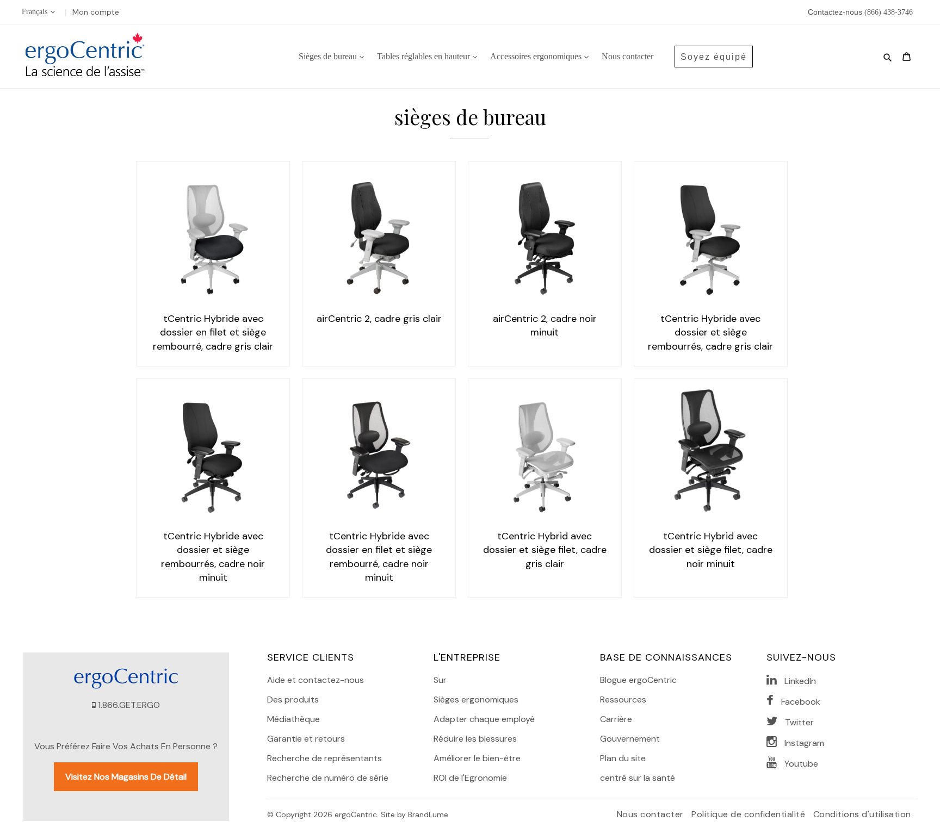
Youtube (801, 763)
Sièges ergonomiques (476, 699)
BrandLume (428, 814)
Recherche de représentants (324, 758)
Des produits (293, 699)
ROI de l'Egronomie (470, 778)
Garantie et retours (306, 738)
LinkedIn (800, 681)
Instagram (804, 743)
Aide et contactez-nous (315, 680)
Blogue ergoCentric (638, 680)
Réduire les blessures (475, 738)
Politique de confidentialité (749, 814)
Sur (440, 680)
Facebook (800, 701)
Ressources (623, 699)
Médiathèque (293, 719)
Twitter (799, 722)
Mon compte (95, 12)
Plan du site (623, 758)
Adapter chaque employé (484, 719)
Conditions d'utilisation (862, 814)
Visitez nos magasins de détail (126, 776)
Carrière (616, 719)
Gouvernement (630, 738)
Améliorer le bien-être (477, 758)
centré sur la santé (637, 778)
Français (34, 12)
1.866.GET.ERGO (129, 705)
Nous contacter (652, 814)
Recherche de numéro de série (327, 778)
